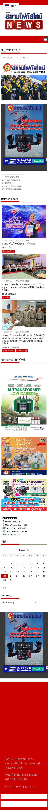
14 (37, 567)
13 (30, 567)
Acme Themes (30, 805)
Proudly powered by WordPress (19, 802)
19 (24, 571)
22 (44, 571)
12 (24, 567)
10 (11, 567)
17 (11, 571)
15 (44, 567)
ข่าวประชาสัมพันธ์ (8, 251)
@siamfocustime (22, 57)
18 (17, 571)
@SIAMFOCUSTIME (22, 240)
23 (4, 575)
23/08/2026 (7, 240)
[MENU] (45, 39)
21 (37, 571)
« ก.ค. (3, 587)
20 (30, 571)
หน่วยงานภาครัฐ (22, 351)
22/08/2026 (7, 332)
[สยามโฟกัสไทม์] (3, 38)
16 (4, 571)
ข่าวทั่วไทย (6, 297)
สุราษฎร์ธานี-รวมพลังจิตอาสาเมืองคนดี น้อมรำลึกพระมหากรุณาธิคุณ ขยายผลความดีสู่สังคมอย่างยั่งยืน (12, 183)
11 (17, 567)
